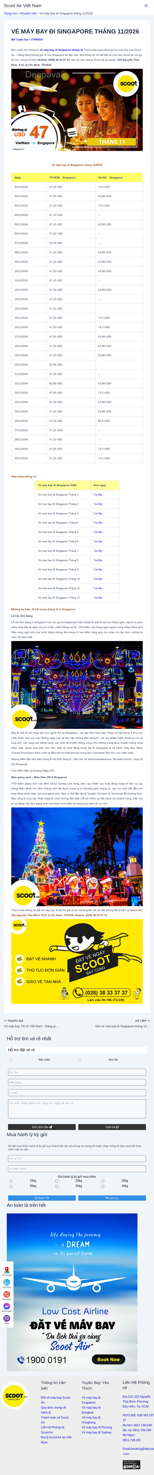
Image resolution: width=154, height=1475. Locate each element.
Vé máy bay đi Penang (97, 1427)
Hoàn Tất (43, 1198)
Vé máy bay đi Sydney (97, 1432)
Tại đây (98, 494)
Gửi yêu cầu (40, 1127)
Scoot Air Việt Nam (23, 5)
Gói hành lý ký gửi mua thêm (77, 1176)
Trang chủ (10, 13)
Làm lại (111, 1127)
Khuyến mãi (28, 13)
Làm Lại (113, 1198)
